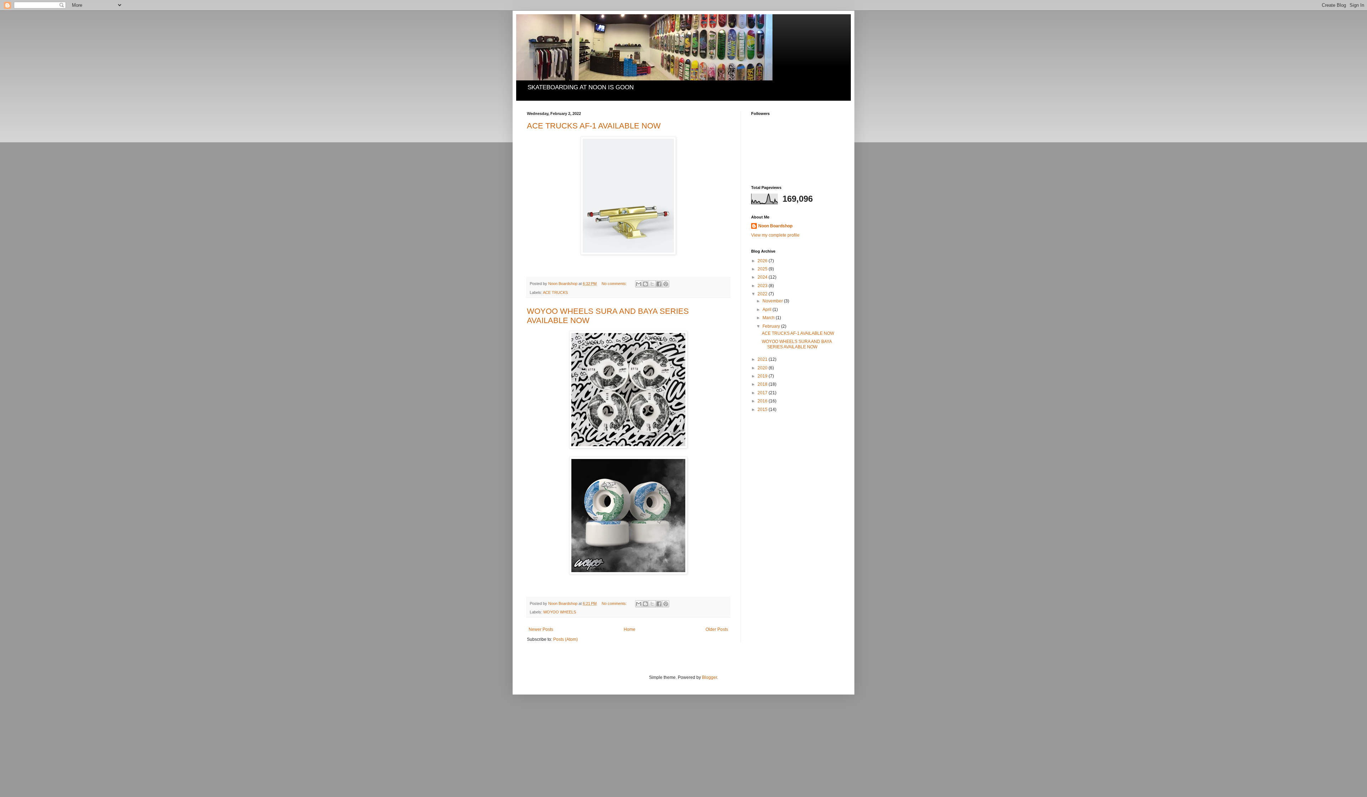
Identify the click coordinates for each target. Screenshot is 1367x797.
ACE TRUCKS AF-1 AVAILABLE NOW (594, 125)
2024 (763, 277)
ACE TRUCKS (555, 292)
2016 (763, 400)
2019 (763, 376)
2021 (763, 359)
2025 (763, 268)
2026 (763, 260)
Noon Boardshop (775, 225)
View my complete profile (775, 235)
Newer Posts (541, 629)
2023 (763, 285)
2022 (763, 293)
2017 (763, 392)
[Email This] (638, 283)
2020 (763, 367)
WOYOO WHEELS (559, 612)
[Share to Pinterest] (665, 283)
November (773, 301)
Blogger (709, 677)
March (769, 317)
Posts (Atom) (565, 639)
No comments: (615, 283)
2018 (763, 384)
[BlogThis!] (645, 283)
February (772, 326)
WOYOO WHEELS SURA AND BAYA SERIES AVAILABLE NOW (797, 344)
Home (629, 629)
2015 (763, 409)
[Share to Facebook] (658, 283)
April (767, 309)
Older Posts (717, 629)
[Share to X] (652, 283)
